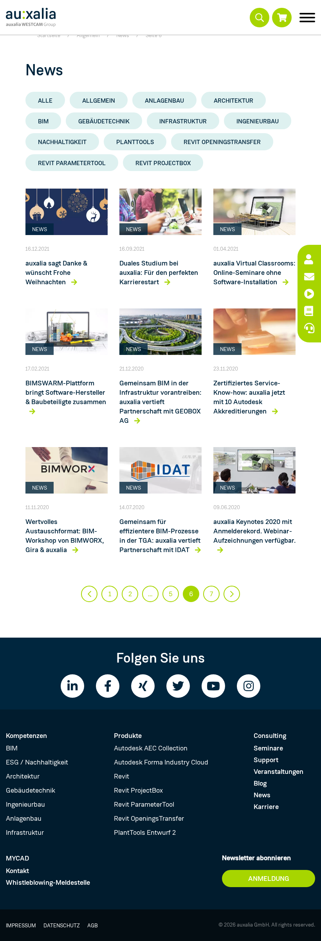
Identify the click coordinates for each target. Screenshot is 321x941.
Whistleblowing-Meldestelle (48, 882)
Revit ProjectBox (163, 163)
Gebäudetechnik (104, 121)
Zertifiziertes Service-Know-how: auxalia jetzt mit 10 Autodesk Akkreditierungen (249, 397)
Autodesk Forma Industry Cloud (161, 762)
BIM (43, 121)
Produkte (128, 735)
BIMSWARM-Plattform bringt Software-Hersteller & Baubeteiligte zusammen (65, 392)
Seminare (268, 748)
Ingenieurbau (257, 121)
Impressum (21, 925)
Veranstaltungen (278, 771)
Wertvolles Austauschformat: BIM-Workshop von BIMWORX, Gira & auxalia (64, 535)
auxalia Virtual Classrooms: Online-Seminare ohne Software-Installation (254, 272)
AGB (92, 925)
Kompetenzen (26, 735)
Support (266, 760)
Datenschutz (61, 925)
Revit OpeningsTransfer (222, 142)
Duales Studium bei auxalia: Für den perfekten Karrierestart (158, 272)
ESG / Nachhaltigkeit (37, 762)
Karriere (266, 806)
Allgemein (98, 100)
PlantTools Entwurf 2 (145, 832)
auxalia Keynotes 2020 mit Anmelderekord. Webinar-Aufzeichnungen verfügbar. (254, 531)
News (262, 795)
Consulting (270, 735)
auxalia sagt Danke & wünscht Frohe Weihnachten (56, 272)
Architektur (233, 100)
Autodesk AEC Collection (151, 748)
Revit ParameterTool (72, 163)
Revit (121, 776)
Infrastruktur (183, 121)
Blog (260, 783)
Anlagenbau (164, 100)
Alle (45, 100)
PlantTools (135, 142)
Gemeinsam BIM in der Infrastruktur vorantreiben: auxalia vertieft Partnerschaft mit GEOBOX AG (160, 401)
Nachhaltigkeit (62, 142)
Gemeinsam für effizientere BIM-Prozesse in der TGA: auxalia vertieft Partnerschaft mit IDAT (159, 535)
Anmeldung (268, 878)
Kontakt (17, 870)
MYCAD (17, 858)
